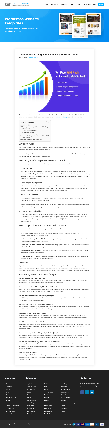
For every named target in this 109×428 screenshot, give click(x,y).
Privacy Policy (10, 411)
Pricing (79, 4)
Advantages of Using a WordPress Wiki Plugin (35, 127)
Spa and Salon (66, 397)
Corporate (30, 406)
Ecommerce (31, 411)
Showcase (87, 4)
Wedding (64, 408)
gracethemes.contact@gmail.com (91, 386)
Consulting (30, 403)
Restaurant (65, 392)
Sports (63, 400)
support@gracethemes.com (89, 384)
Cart (94, 4)
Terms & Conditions (12, 406)
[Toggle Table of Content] (47, 122)
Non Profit (47, 414)
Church (29, 397)
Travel (63, 406)
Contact (9, 414)
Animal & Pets (31, 386)
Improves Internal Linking (30, 134)
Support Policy (10, 408)
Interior (46, 397)
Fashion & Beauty (49, 384)
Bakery (29, 392)
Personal (64, 386)
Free (45, 386)
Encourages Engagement (30, 130)
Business (30, 395)
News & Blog (48, 411)
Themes (53, 4)
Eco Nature (30, 408)
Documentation (11, 397)
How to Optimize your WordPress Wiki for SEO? (35, 136)
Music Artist (48, 408)
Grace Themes (20, 424)
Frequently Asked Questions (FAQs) (31, 139)
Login (101, 4)
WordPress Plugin (33, 57)
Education (30, 414)
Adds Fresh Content (29, 132)
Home (46, 4)
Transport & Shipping (68, 403)
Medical (46, 403)
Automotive (31, 389)
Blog (71, 4)
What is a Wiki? (25, 125)
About (8, 389)
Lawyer (46, 400)
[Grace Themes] (17, 5)
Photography (65, 389)
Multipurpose (48, 406)
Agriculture (30, 384)
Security (64, 395)
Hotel (46, 395)
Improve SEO (26, 128)
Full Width (47, 389)
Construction (31, 400)
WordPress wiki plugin (61, 117)
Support (63, 4)
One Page (64, 384)
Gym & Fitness (48, 392)
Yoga (63, 411)
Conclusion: (26, 137)
